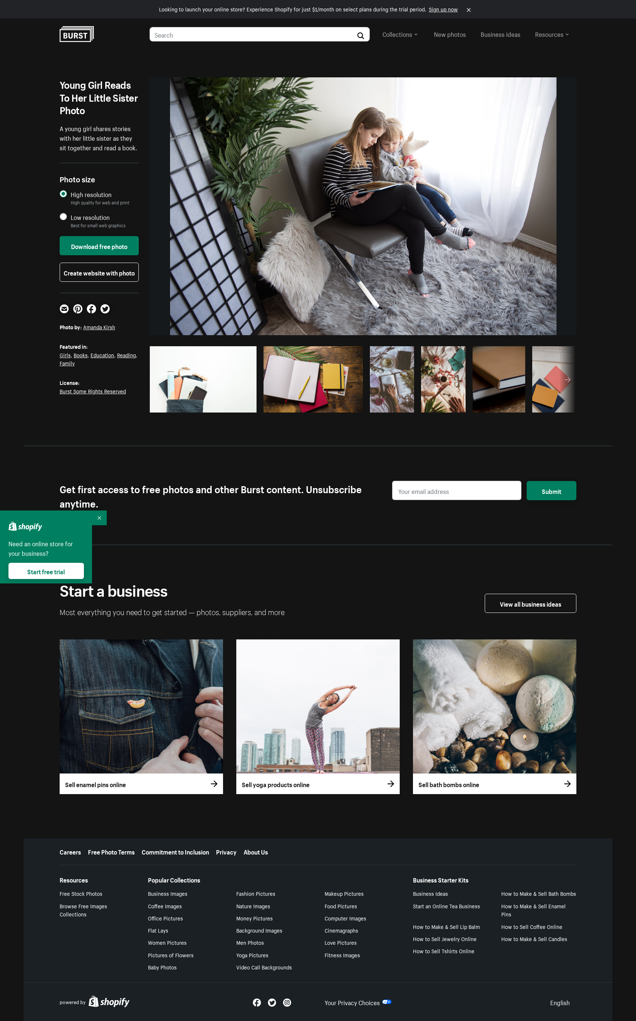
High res (205, 405)
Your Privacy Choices (352, 1002)
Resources (549, 33)
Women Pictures (167, 942)
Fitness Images (342, 955)
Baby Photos (162, 967)
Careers (70, 851)
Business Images (167, 893)
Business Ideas (430, 893)
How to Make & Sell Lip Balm (446, 926)
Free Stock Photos (81, 893)
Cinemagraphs (341, 930)
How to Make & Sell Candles (534, 938)
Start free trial (46, 571)
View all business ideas (530, 603)
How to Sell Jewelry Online (445, 938)
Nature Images (253, 906)
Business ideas (500, 33)
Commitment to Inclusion (175, 851)
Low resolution (90, 217)
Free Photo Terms (111, 851)
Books (81, 355)
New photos (450, 33)
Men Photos (250, 942)
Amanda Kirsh (99, 327)
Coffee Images (165, 906)
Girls (65, 355)
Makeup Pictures (344, 893)
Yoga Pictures (252, 955)
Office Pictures (165, 918)
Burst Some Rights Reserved (93, 391)
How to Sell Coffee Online (531, 926)
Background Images (259, 930)
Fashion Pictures (255, 893)
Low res (234, 405)
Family (67, 363)
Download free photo (99, 245)
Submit (551, 490)
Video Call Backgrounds (264, 967)
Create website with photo (99, 272)
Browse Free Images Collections (83, 910)
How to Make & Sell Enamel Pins (533, 910)
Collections (397, 33)
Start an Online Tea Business (446, 906)
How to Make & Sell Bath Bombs (538, 893)
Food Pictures (341, 906)
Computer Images (345, 918)
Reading (126, 355)
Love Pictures (341, 942)
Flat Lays (158, 930)
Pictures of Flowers (171, 955)
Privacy (226, 851)
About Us (256, 851)
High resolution (91, 194)
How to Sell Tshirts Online (443, 951)
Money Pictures (254, 918)
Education (102, 355)
